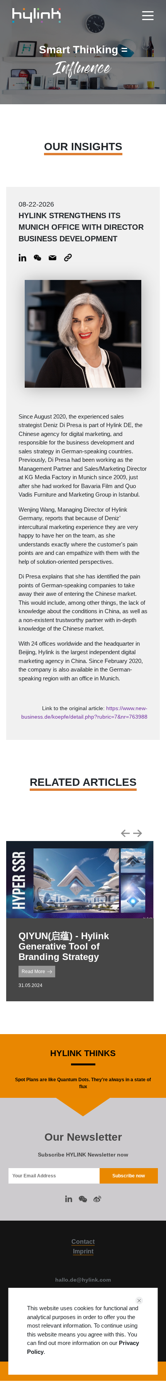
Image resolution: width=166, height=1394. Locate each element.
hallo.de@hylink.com (83, 1280)
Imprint (83, 1251)
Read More (33, 971)
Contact (83, 1241)
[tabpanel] (80, 921)
